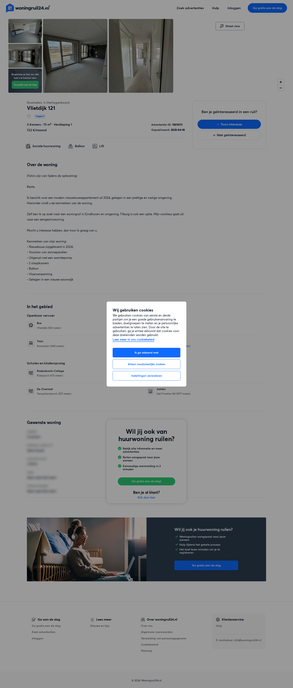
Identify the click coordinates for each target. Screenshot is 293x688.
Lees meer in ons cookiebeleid (133, 339)
